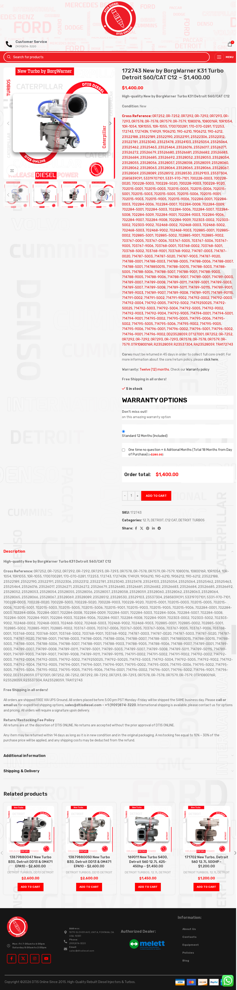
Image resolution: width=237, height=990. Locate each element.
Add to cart (156, 495)
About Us (189, 929)
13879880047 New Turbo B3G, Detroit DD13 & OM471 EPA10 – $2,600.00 (30, 861)
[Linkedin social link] (153, 528)
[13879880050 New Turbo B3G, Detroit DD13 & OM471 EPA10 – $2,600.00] (89, 829)
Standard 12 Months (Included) (145, 436)
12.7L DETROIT (153, 520)
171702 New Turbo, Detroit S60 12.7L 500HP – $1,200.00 (206, 861)
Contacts (189, 937)
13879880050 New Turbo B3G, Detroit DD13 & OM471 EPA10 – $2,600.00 (89, 861)
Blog (185, 960)
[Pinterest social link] (148, 528)
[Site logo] (118, 18)
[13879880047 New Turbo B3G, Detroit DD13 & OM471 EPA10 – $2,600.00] (30, 829)
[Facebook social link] (136, 528)
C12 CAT (171, 520)
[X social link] (142, 528)
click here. (211, 360)
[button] (8, 123)
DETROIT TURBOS (191, 520)
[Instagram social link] (34, 958)
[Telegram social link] (159, 528)
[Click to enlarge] (12, 170)
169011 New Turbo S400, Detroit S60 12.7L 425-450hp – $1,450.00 (148, 861)
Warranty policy (197, 370)
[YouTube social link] (46, 958)
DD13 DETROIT (44, 872)
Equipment (190, 944)
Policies (188, 952)
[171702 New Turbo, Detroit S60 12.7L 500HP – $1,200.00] (206, 829)
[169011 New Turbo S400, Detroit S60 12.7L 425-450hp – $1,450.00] (148, 829)
